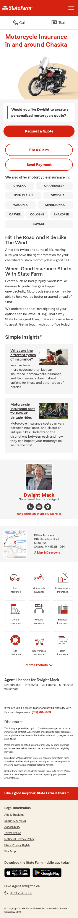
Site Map (10, 851)
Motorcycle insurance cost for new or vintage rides (22, 410)
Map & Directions (48, 552)
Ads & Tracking (14, 814)
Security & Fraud (15, 820)
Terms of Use (12, 833)
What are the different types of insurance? (23, 355)
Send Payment (39, 165)
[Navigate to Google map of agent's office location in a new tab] (47, 506)
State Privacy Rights (17, 845)
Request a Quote (39, 131)
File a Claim (39, 150)
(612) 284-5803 (41, 712)
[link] (19, 8)
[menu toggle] (71, 8)
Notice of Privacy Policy (19, 839)
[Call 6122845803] (30, 506)
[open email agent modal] (39, 507)
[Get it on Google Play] (47, 872)
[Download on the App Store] (17, 872)
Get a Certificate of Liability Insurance (39, 514)
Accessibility (12, 827)
